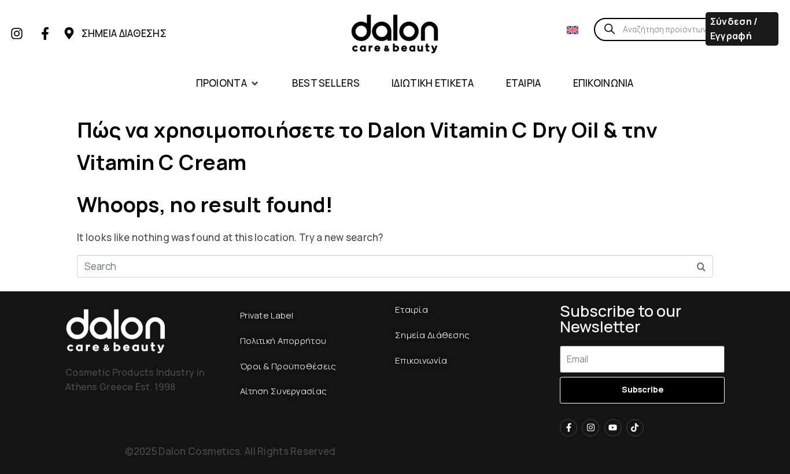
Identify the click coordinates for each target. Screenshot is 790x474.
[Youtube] (613, 427)
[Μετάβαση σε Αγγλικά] (572, 29)
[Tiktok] (635, 427)
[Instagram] (16, 33)
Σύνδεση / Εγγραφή (734, 28)
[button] (228, 83)
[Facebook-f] (45, 33)
